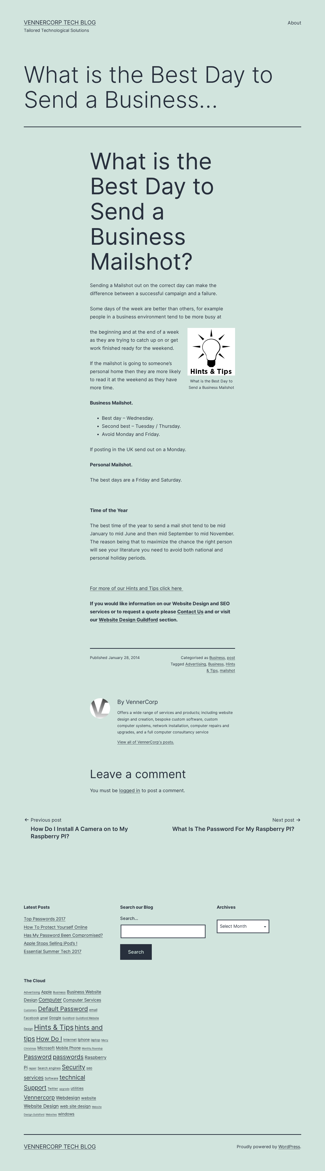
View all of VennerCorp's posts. (145, 742)
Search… (129, 918)
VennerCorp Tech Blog (60, 22)
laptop (95, 1040)
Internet (70, 1040)
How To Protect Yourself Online (55, 927)
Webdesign (68, 1098)
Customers (30, 1010)
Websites (51, 1114)
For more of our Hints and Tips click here (136, 588)
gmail (44, 1018)
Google (55, 1018)
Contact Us (190, 612)
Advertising (195, 664)
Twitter (53, 1088)
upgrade (64, 1088)
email (93, 1010)
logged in (129, 790)
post (231, 657)
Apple (46, 992)
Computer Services (82, 999)
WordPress (289, 1146)
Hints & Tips (54, 1027)
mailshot (227, 670)
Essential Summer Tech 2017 (52, 951)
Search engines (49, 1068)
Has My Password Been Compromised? (63, 935)
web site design (75, 1106)
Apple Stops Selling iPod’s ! (50, 943)
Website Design (41, 1106)
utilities (77, 1088)
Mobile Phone (68, 1047)
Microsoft (46, 1047)
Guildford (68, 1018)
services (34, 1077)
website (88, 1098)
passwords (68, 1056)
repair (32, 1068)
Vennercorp (39, 1097)
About (294, 23)
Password (38, 1056)
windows (66, 1114)
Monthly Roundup (92, 1048)
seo (89, 1068)
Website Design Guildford (128, 620)
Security (73, 1067)
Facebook (31, 1018)
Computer (50, 1000)
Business (217, 657)
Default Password (63, 1008)
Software (51, 1078)
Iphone (84, 1039)
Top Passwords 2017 (44, 918)
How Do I (49, 1038)
